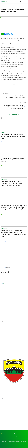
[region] (14, 254)
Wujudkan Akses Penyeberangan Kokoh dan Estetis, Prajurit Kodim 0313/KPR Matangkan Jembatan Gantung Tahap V (14, 208)
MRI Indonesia (23, 441)
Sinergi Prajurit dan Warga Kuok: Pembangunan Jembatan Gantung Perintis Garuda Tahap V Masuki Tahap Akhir (13, 233)
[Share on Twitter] (15, 84)
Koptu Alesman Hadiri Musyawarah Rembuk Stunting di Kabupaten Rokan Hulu (13, 136)
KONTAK (18, 444)
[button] (6, 253)
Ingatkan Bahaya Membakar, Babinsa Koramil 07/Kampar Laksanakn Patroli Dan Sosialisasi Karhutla (13, 107)
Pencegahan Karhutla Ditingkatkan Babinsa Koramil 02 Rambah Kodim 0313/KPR (12, 160)
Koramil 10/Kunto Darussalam (14, 7)
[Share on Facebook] (13, 84)
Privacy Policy (11, 444)
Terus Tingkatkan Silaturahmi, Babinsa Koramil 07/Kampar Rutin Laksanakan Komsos (15, 97)
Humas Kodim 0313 (5, 13)
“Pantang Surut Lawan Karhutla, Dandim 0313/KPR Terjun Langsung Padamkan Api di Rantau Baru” (12, 183)
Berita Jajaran (4, 7)
